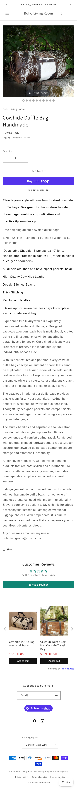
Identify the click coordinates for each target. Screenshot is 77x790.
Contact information (40, 782)
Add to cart (23, 661)
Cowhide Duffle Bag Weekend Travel (21, 643)
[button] (7, 13)
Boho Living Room (24, 771)
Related (70, 668)
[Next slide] (70, 59)
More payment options (39, 189)
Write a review (38, 584)
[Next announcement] (70, 5)
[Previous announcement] (7, 5)
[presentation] (5, 629)
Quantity (7, 151)
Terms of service (39, 777)
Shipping (6, 138)
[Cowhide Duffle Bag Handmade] (23, 100)
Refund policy (61, 771)
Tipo (63, 668)
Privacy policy (21, 777)
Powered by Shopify (43, 771)
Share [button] (10, 549)
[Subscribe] (56, 695)
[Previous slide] (6, 59)
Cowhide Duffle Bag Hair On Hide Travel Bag (53, 645)
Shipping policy (57, 777)
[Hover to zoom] (38, 61)
